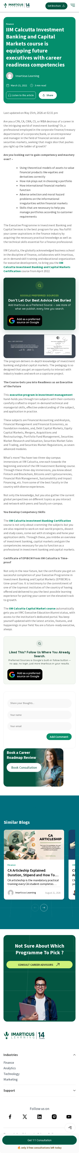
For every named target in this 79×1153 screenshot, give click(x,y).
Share (49, 95)
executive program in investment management (41, 395)
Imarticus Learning (27, 76)
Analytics (9, 1068)
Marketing (10, 1079)
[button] (44, 907)
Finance (8, 1063)
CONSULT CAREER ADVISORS (35, 964)
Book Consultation (24, 767)
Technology (11, 1074)
